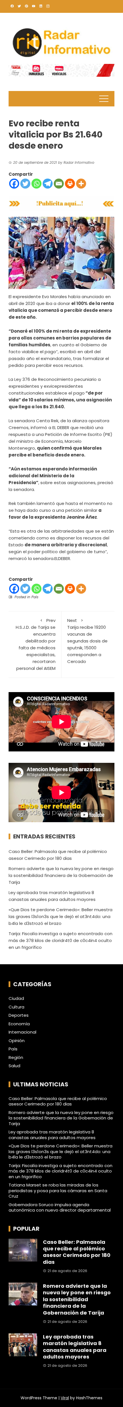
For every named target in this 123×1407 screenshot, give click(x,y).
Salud (14, 1066)
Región (16, 1057)
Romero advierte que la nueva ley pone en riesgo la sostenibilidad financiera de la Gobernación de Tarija (61, 875)
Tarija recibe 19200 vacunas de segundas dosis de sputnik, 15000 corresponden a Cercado (87, 640)
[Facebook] (14, 184)
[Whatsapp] (36, 184)
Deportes (19, 1015)
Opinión (17, 1041)
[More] (81, 184)
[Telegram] (48, 184)
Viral (65, 1398)
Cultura (16, 1007)
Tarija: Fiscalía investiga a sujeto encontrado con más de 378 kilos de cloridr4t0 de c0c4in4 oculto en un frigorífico (60, 940)
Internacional (22, 1032)
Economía (19, 1024)
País (34, 597)
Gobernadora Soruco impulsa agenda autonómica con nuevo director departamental (60, 1207)
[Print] (70, 184)
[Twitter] (25, 184)
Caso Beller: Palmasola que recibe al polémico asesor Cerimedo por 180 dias (58, 1101)
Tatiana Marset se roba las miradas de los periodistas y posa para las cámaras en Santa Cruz (58, 1190)
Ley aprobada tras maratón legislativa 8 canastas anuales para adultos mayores (52, 1135)
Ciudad (16, 998)
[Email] (59, 184)
